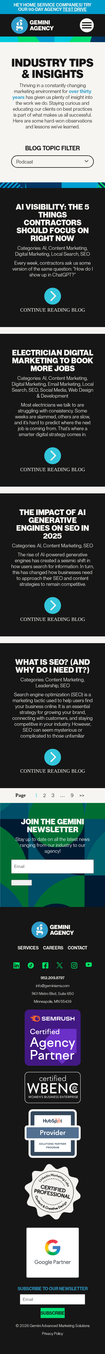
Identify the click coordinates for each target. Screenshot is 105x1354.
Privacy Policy (52, 1333)
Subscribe (21, 883)
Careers (53, 947)
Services (28, 947)
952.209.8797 (52, 978)
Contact (77, 947)
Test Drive (75, 9)
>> (81, 795)
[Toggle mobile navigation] (87, 25)
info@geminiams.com (52, 986)
